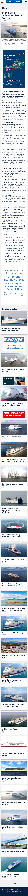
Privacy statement (16, 891)
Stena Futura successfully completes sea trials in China (12, 536)
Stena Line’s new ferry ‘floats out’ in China (13, 804)
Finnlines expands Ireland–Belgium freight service (11, 330)
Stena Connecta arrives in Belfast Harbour (13, 371)
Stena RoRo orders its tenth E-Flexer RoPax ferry (12, 779)
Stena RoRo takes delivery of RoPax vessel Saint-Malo (12, 585)
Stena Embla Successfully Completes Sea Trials (11, 875)
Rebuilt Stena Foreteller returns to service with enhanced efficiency (13, 510)
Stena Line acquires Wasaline (12, 437)
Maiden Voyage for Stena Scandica (10, 730)
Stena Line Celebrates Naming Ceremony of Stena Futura (12, 404)
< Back (14, 883)
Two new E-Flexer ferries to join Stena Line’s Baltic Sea (13, 706)
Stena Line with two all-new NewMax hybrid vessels (11, 681)
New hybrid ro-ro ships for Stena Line (13, 656)
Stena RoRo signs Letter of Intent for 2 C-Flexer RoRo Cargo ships (13, 460)
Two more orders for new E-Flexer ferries (13, 755)
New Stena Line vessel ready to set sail (13, 485)
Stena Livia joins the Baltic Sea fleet (12, 828)
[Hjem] (14, 1)
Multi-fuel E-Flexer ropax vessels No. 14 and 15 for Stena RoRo (13, 609)
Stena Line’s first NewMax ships (13, 633)
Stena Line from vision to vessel (13, 852)
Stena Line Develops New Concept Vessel (14, 560)
